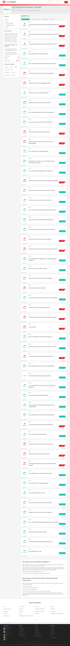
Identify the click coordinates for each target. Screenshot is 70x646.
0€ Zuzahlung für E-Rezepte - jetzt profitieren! (40, 376)
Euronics (13, 72)
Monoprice (21, 611)
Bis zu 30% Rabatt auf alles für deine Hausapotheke (41, 415)
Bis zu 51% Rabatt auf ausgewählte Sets (38, 395)
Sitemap (36, 628)
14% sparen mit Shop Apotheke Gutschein (39, 132)
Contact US (53, 630)
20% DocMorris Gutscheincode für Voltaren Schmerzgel (43, 317)
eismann (36, 606)
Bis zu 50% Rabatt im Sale (35, 551)
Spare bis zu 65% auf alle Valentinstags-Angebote (41, 219)
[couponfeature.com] (9, 2)
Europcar (64, 519)
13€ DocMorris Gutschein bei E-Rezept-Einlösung (41, 356)
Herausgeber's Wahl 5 (35, 19)
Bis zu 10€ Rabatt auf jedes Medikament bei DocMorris (42, 63)
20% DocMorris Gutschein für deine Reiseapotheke (41, 73)
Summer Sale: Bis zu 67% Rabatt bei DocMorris (40, 502)
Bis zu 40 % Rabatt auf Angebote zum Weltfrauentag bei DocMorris (42, 259)
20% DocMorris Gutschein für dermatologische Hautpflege (43, 180)
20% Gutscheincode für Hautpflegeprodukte (40, 83)
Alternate (13, 75)
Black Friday (21, 628)
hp (5, 69)
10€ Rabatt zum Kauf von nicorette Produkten (40, 200)
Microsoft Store (7, 75)
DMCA (52, 635)
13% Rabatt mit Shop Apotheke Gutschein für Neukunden (43, 249)
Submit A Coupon (38, 633)
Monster (52, 606)
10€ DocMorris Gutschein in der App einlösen (40, 239)
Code (29, 31)
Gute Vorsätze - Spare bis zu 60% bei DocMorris (40, 122)
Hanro (65, 548)
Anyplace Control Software (40, 608)
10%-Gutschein (32, 327)
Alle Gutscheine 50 (25, 19)
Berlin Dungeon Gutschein (39, 611)
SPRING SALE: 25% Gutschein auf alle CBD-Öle (40, 512)
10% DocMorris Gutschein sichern (37, 288)
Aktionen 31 (52, 19)
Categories (37, 630)
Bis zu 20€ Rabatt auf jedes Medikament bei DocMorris (42, 210)
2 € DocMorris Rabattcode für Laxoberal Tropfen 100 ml (43, 44)
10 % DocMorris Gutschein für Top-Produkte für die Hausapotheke (41, 405)
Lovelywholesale (6, 615)
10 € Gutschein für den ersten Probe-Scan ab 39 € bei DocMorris (42, 386)
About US (52, 628)
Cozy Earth (37, 613)
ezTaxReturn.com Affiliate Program (57, 613)
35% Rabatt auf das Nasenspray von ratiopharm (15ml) (42, 346)
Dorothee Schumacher (7, 608)
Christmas (21, 631)
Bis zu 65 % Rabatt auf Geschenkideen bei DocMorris (42, 229)
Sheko (5, 606)
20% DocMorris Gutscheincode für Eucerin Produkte (42, 190)
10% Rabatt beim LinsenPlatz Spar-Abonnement (40, 541)
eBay (8, 69)
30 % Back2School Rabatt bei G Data (38, 532)
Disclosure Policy (54, 637)
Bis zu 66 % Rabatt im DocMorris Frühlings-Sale (40, 336)
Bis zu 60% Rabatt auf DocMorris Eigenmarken (40, 473)
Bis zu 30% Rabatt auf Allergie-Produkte (38, 54)
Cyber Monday (21, 630)
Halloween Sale (22, 633)
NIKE (11, 69)
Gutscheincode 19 (45, 19)
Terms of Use (53, 633)
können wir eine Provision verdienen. (33, 10)
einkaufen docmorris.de (16, 8)
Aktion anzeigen (62, 55)
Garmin (11, 67)
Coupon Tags (37, 631)
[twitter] (34, 642)
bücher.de (7, 67)
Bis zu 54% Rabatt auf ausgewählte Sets (38, 483)
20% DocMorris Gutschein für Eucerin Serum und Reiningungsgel (41, 142)
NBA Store (21, 608)
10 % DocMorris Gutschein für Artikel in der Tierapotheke (43, 297)
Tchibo (15, 67)
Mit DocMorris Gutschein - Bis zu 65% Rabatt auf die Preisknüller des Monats (42, 161)
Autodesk (5, 613)
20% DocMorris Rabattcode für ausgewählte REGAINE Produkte (42, 464)
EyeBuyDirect (6, 611)
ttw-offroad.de (21, 606)
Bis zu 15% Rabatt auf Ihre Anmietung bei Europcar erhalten (44, 522)
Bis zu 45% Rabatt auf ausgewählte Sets (38, 151)
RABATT (30, 51)
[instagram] (36, 642)
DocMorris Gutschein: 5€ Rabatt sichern (39, 93)
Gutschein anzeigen (62, 26)
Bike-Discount (7, 72)
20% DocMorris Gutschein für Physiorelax (39, 454)
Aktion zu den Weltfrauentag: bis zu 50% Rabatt (40, 278)
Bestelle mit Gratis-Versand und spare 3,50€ (40, 102)
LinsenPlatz (64, 538)
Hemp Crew (64, 509)
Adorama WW (53, 611)
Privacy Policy (53, 631)
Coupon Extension (38, 635)
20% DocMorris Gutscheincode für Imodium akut (41, 444)
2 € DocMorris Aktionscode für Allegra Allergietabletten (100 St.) (44, 25)
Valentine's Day (22, 635)
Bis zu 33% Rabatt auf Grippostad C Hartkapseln (41, 171)
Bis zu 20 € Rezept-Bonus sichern (37, 493)
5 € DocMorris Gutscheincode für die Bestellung (41, 424)
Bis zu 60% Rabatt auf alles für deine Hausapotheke (41, 366)
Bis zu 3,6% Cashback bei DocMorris (38, 434)
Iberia (20, 613)
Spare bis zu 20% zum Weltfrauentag (38, 268)
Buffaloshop (53, 608)
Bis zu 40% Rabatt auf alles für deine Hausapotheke (41, 112)
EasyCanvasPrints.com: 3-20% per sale (26, 615)
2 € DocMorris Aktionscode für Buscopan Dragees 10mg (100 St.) (44, 35)
